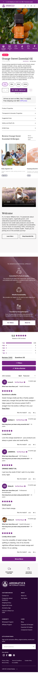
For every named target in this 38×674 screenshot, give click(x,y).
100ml (25, 84)
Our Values (10, 322)
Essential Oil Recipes (27, 624)
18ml (12, 84)
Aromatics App (6, 608)
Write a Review (23, 368)
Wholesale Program (7, 622)
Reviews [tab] (7, 358)
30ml (19, 84)
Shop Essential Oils (27, 236)
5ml (5, 84)
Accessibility (15, 662)
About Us (27, 322)
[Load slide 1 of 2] (3, 2)
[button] (34, 6)
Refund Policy (5, 662)
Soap (29, 175)
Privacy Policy (5, 660)
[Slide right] (36, 160)
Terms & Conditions (17, 660)
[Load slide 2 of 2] (5, 2)
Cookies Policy (28, 660)
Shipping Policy (6, 602)
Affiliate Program (7, 624)
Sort (20, 376)
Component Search (26, 630)
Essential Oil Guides (27, 627)
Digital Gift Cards (7, 605)
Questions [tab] (20, 358)
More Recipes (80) (30, 137)
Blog (22, 622)
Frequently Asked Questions (7, 599)
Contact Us (5, 595)
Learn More (10, 236)
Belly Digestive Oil (6, 168)
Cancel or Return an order (8, 611)
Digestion (4, 175)
